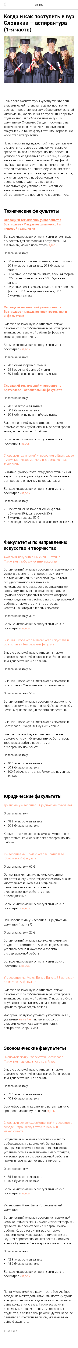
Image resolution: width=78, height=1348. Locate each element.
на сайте (25, 1019)
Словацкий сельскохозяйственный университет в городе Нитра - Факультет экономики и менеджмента (38, 1127)
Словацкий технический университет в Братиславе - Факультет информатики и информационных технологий (39, 460)
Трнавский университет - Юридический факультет (38, 805)
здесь (53, 245)
